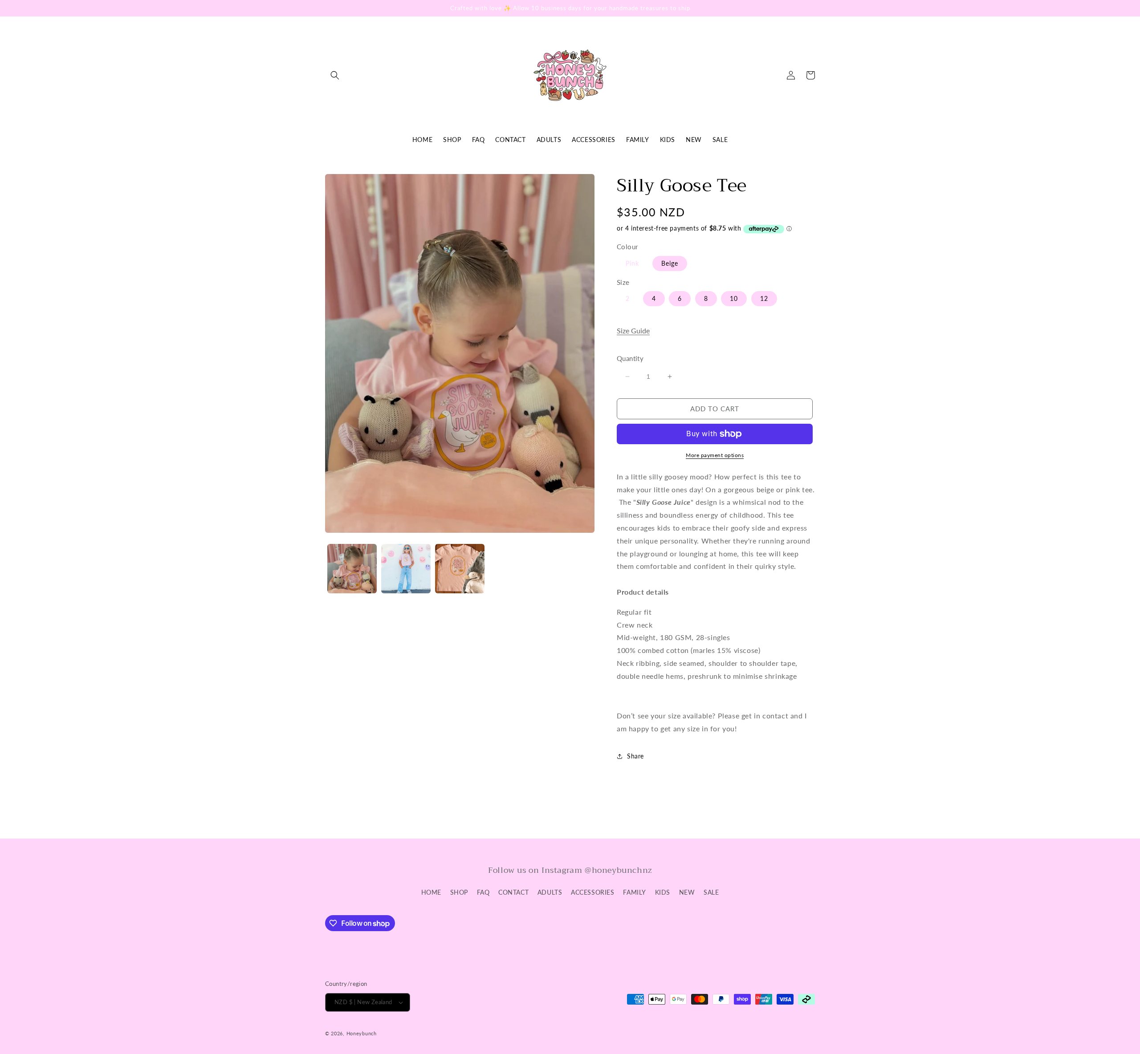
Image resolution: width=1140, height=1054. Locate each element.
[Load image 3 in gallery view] (459, 568)
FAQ (483, 892)
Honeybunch (361, 1033)
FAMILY (634, 892)
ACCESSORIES (593, 892)
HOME (431, 892)
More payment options (715, 455)
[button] (335, 75)
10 (734, 298)
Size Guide (633, 330)
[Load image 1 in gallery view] (352, 568)
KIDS (662, 892)
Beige (669, 263)
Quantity (630, 358)
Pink (632, 263)
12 (764, 298)
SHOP (459, 892)
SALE (711, 892)
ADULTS (549, 892)
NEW (687, 892)
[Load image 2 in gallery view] (406, 568)
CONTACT (513, 892)
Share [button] (635, 756)
